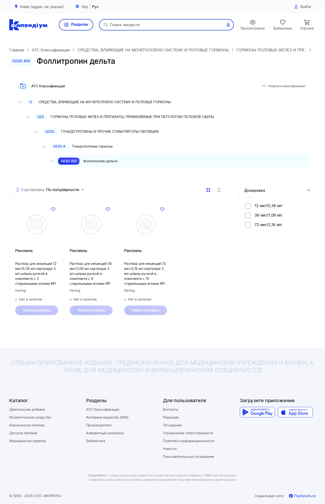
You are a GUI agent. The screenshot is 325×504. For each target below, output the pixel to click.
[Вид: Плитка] (208, 190)
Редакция (171, 417)
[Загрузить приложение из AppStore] (295, 412)
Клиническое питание (26, 425)
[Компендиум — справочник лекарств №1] (28, 24)
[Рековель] (36, 224)
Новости (170, 449)
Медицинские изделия (27, 441)
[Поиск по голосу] (228, 25)
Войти (305, 6)
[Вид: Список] (219, 190)
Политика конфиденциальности (188, 441)
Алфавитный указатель (105, 433)
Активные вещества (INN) (107, 417)
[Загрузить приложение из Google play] (257, 412)
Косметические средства (30, 417)
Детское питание (23, 433)
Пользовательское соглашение (188, 457)
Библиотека (95, 441)
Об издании (172, 425)
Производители (98, 425)
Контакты (170, 409)
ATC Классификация (102, 409)
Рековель (24, 250)
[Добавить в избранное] (53, 209)
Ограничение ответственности (188, 433)
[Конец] (310, 50)
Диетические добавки (27, 409)
